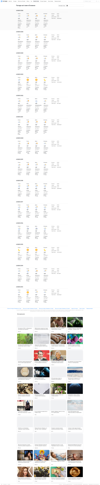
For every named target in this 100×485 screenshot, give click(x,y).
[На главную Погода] (4, 1)
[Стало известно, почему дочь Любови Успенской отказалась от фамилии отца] (25, 474)
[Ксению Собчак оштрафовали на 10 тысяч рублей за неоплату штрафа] (41, 358)
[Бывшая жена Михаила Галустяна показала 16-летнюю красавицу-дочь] (75, 441)
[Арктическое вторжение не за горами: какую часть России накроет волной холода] (75, 374)
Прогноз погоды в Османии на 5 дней (30, 308)
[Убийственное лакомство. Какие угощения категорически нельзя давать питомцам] (41, 325)
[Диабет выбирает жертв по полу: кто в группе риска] (58, 408)
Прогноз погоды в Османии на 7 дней (46, 308)
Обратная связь (85, 484)
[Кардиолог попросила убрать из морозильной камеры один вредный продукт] (25, 458)
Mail (1, 484)
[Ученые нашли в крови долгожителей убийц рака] (41, 374)
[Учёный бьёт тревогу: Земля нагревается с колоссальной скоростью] (75, 391)
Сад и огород (81, 308)
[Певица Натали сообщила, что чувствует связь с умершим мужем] (41, 424)
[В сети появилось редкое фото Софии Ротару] (41, 408)
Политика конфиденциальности (67, 484)
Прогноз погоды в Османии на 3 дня (14, 308)
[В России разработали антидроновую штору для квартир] (41, 391)
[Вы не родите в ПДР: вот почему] (58, 458)
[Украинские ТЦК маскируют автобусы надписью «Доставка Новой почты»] (41, 341)
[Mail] (1, 1)
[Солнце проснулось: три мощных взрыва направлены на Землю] (75, 474)
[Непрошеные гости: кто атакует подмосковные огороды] (58, 325)
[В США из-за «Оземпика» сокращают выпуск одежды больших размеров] (25, 424)
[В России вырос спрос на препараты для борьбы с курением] (58, 374)
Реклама (9, 484)
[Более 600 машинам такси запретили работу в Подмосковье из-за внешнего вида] (75, 408)
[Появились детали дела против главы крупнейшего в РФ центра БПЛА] (75, 458)
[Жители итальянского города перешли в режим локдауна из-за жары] (25, 441)
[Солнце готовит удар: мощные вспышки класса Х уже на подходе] (75, 424)
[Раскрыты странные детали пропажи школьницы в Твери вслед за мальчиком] (58, 424)
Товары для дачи (89, 308)
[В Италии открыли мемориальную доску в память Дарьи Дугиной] (25, 358)
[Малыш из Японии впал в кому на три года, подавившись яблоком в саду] (58, 474)
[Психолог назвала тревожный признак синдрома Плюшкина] (25, 391)
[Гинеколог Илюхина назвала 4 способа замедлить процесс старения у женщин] (41, 441)
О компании (5, 484)
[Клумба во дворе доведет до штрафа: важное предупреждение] (58, 391)
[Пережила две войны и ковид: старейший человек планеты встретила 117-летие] (58, 358)
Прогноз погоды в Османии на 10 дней (62, 308)
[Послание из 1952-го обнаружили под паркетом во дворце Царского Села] (25, 325)
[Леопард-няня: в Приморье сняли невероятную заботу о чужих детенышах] (25, 341)
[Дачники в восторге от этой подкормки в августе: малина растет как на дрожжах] (58, 441)
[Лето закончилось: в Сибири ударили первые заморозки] (41, 474)
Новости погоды (74, 308)
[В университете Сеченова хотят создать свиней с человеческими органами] (58, 341)
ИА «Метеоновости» (96, 484)
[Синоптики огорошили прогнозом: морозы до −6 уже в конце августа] (25, 408)
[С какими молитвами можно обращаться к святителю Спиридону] (41, 458)
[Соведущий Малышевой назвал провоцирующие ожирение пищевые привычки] (25, 374)
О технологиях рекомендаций (77, 484)
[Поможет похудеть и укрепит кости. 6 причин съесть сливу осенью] (75, 341)
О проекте (60, 484)
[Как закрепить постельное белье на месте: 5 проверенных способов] (75, 358)
